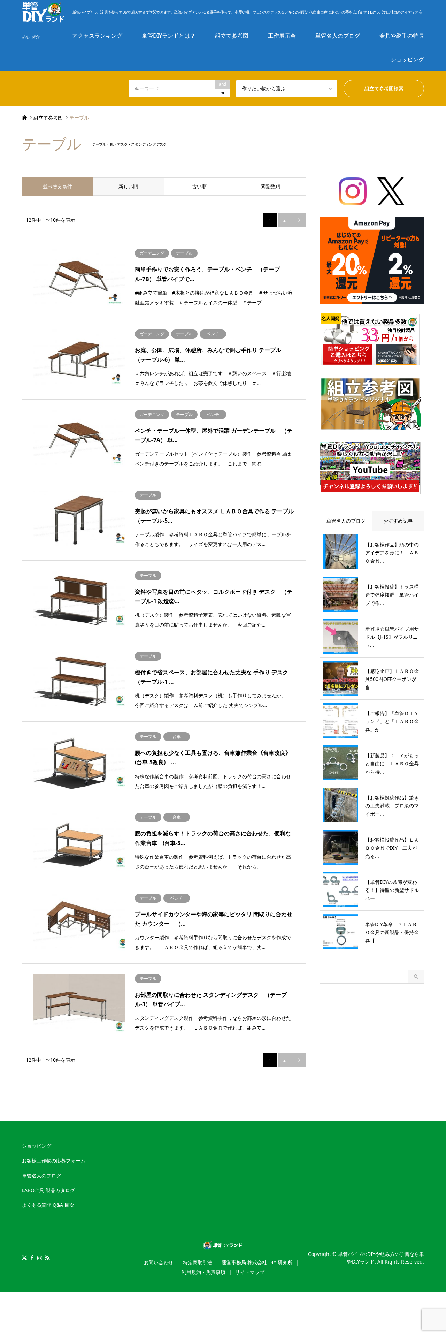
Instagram (39, 1257)
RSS (47, 1257)
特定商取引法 (197, 1262)
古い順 (199, 186)
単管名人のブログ (41, 1175)
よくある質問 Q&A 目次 (48, 1204)
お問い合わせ (158, 1262)
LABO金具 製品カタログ (48, 1190)
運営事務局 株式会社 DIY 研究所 (257, 1262)
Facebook (32, 1257)
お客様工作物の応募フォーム (53, 1160)
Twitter (24, 1257)
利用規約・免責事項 (203, 1272)
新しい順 (128, 186)
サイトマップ (249, 1272)
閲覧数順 (270, 186)
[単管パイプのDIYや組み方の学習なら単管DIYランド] (223, 1246)
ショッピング (407, 59)
